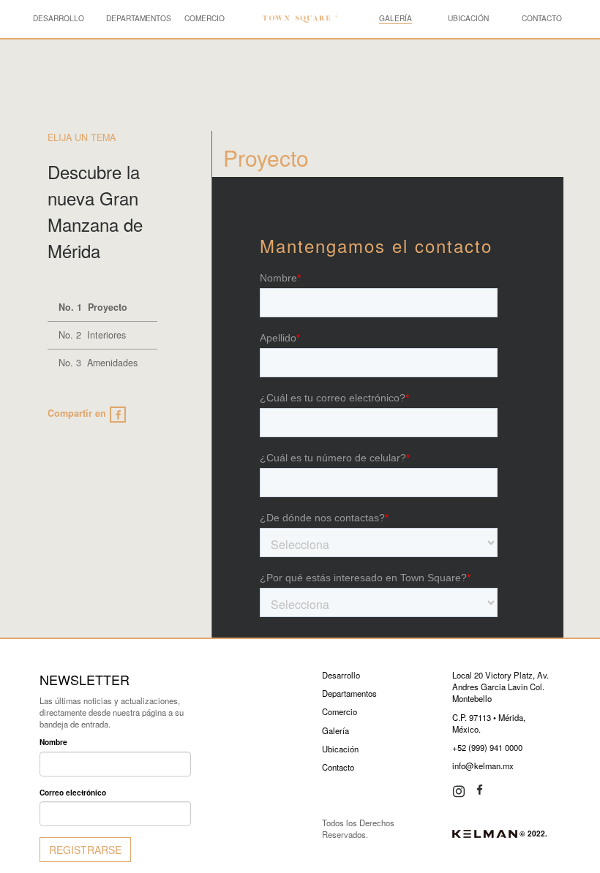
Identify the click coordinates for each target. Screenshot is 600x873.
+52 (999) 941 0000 (487, 747)
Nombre (53, 742)
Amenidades (98, 362)
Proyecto (93, 307)
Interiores (92, 334)
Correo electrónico (73, 792)
